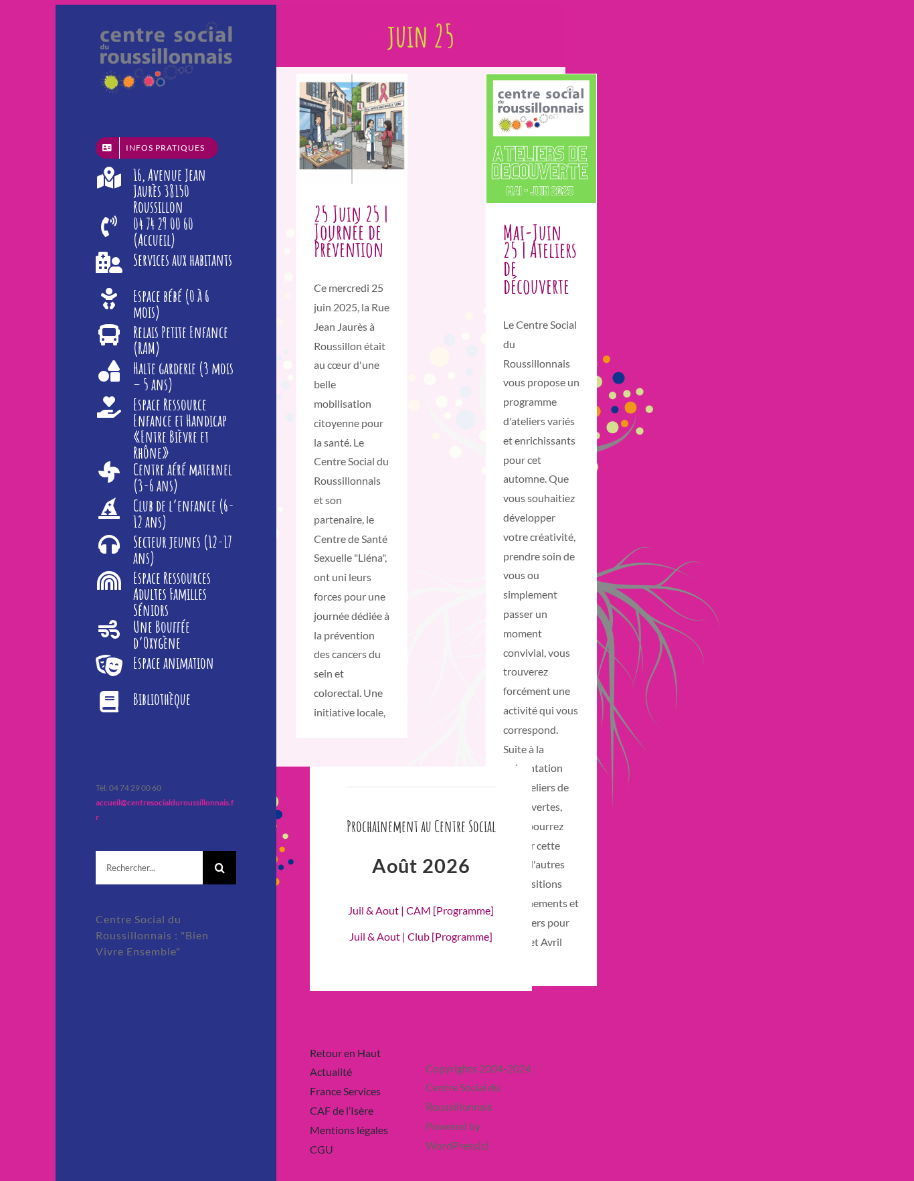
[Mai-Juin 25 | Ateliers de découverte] (541, 138)
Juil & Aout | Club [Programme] (420, 936)
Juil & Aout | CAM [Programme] (421, 910)
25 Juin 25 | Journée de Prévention (351, 231)
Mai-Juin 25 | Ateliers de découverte (540, 259)
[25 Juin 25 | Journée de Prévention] (352, 129)
